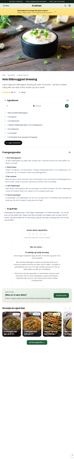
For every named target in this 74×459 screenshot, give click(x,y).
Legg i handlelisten (14, 143)
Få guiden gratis (61, 295)
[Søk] (65, 6)
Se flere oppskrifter (36, 342)
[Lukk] (55, 12)
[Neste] (70, 308)
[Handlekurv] (69, 6)
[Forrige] (65, 308)
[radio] (29, 234)
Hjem (3, 75)
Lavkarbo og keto (22, 75)
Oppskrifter (11, 75)
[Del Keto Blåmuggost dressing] (72, 454)
